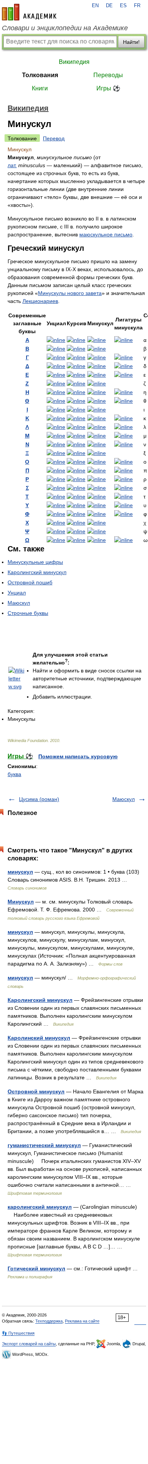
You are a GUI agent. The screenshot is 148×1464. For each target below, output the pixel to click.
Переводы (108, 75)
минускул (20, 872)
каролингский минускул (40, 1207)
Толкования (40, 75)
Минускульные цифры (35, 562)
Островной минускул (36, 1091)
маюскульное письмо (105, 234)
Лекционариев (40, 301)
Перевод (54, 138)
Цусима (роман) (39, 799)
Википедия (74, 62)
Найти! (131, 42)
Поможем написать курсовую (78, 756)
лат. (12, 165)
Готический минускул (36, 1268)
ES (123, 5)
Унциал (17, 593)
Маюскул (19, 603)
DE (109, 5)
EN (95, 5)
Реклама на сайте (82, 1321)
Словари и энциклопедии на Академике (65, 28)
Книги (40, 88)
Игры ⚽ (108, 88)
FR (137, 5)
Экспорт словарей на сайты (29, 1343)
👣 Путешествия (18, 1333)
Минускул (21, 902)
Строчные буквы (28, 613)
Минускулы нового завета (70, 293)
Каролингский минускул (37, 572)
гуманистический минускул (44, 1145)
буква (14, 774)
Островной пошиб (30, 582)
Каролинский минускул (39, 1038)
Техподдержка (49, 1321)
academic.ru (29, 12)
